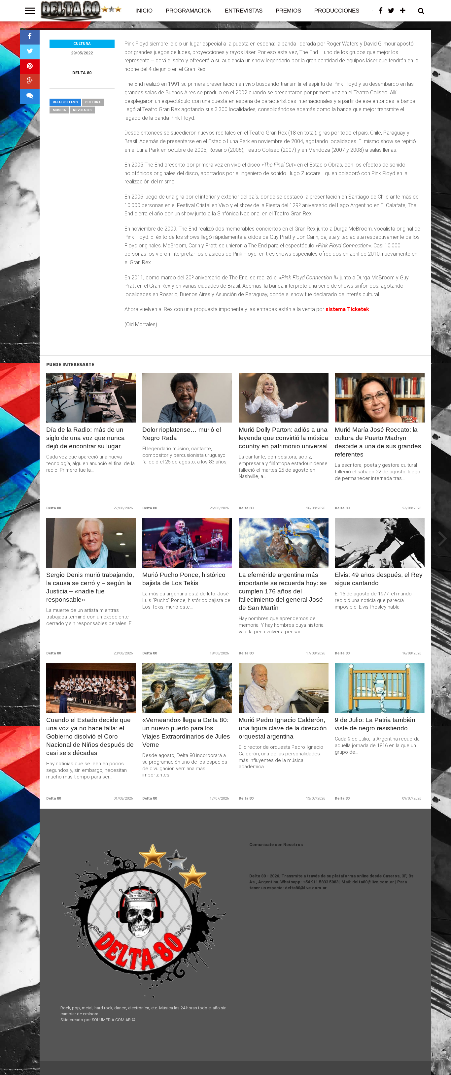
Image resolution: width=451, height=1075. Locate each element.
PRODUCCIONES (336, 11)
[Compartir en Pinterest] (30, 66)
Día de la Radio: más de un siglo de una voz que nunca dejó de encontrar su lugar (85, 438)
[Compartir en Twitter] (30, 52)
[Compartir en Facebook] (30, 37)
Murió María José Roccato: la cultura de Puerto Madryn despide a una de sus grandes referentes (378, 442)
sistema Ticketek (346, 309)
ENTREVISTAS (243, 11)
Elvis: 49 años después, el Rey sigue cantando (379, 578)
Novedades (82, 110)
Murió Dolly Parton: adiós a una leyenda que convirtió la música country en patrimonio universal (283, 438)
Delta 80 (81, 72)
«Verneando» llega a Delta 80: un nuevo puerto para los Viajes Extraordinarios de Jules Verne (186, 732)
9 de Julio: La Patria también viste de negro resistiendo (375, 724)
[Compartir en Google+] (30, 81)
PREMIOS (288, 11)
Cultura (92, 102)
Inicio (144, 11)
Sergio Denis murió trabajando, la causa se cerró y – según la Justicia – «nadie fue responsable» (90, 587)
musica (59, 110)
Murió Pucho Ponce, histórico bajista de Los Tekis (184, 578)
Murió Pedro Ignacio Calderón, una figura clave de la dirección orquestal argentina (283, 728)
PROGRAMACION (189, 11)
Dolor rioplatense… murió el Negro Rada (181, 433)
